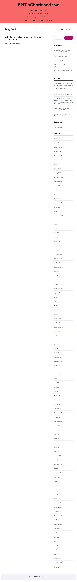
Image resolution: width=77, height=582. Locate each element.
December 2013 (58, 460)
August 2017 (57, 293)
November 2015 (58, 361)
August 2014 (57, 425)
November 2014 (58, 413)
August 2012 (57, 528)
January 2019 (57, 250)
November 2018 (58, 258)
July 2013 (56, 481)
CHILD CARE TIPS (59, 60)
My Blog (41, 20)
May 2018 (56, 271)
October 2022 (57, 151)
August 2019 (57, 220)
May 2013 (56, 490)
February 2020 (58, 203)
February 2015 (58, 400)
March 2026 (57, 138)
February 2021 (58, 168)
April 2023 (56, 143)
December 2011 (58, 563)
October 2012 (57, 520)
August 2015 (57, 374)
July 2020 (56, 190)
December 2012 (58, 511)
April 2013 (56, 494)
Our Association (46, 17)
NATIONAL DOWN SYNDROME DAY (63, 71)
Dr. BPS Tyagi (8, 43)
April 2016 (56, 348)
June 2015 (56, 383)
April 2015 (56, 391)
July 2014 (56, 430)
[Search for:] (58, 38)
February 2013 (58, 503)
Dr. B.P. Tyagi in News (43, 14)
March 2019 (57, 241)
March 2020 (57, 198)
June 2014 (56, 434)
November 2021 (58, 155)
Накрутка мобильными (55, 87)
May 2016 (56, 344)
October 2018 (57, 263)
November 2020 (58, 177)
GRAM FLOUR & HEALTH (61, 56)
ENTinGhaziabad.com (38, 5)
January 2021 (57, 173)
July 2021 (56, 160)
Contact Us (49, 20)
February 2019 (58, 245)
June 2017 (56, 301)
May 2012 (56, 541)
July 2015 (56, 378)
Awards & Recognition (33, 17)
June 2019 (56, 228)
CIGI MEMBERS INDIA (65, 109)
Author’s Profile (31, 14)
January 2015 (57, 404)
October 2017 (57, 284)
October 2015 (57, 365)
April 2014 (56, 443)
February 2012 (58, 554)
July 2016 (56, 335)
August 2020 (57, 185)
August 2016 (57, 331)
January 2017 (57, 318)
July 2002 (56, 567)
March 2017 (57, 314)
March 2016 (57, 353)
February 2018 (58, 280)
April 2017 (56, 310)
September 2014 (58, 421)
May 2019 (56, 233)
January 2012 (57, 558)
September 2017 (58, 288)
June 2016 (56, 340)
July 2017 (56, 297)
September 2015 (58, 370)
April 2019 (56, 237)
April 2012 (56, 545)
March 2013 (57, 498)
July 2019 (56, 224)
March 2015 (57, 395)
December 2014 (58, 408)
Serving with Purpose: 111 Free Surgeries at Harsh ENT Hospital (63, 51)
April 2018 (56, 275)
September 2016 (58, 327)
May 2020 (56, 194)
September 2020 (58, 181)
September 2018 (58, 267)
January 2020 (57, 207)
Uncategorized (58, 127)
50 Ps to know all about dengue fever (62, 65)
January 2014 (57, 455)
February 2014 (58, 451)
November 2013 (58, 464)
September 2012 (58, 524)
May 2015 (56, 387)
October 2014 (57, 417)
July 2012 (56, 533)
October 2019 (57, 211)
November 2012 (58, 515)
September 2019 (58, 215)
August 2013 (57, 477)
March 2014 (57, 447)
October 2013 (57, 468)
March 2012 (57, 550)
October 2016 (57, 323)
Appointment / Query (30, 20)
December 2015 (58, 357)
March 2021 (57, 164)
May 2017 (56, 305)
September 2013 (58, 473)
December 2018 (58, 254)
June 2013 (56, 485)
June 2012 (56, 537)
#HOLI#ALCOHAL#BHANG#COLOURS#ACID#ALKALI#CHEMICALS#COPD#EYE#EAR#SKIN (65, 86)
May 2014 (56, 438)
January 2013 (57, 507)
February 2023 (58, 147)
